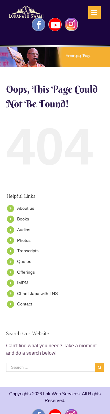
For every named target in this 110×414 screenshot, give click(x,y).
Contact (24, 303)
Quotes (24, 261)
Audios (23, 229)
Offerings (26, 272)
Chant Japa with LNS (37, 293)
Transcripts (27, 250)
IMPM (22, 282)
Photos (24, 240)
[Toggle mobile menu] (94, 12)
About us (25, 208)
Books (23, 218)
